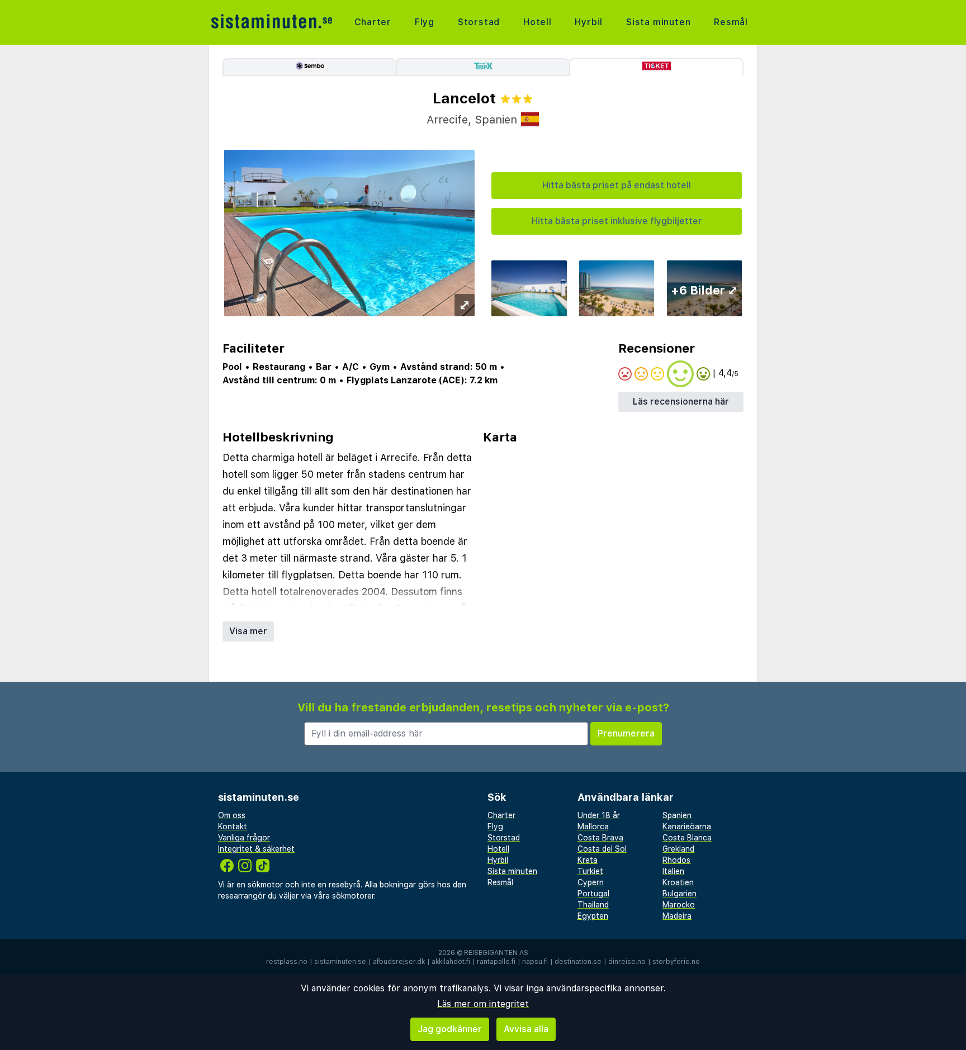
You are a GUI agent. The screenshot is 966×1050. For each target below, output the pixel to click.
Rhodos (676, 860)
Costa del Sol (602, 848)
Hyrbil (589, 22)
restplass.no (286, 962)
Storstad (479, 22)
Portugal (593, 893)
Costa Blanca (687, 837)
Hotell (537, 22)
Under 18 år (598, 815)
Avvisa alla (526, 1029)
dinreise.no (627, 962)
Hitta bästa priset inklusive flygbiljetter (617, 221)
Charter (373, 22)
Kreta (587, 860)
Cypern (590, 882)
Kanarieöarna (686, 826)
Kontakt (232, 826)
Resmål (731, 22)
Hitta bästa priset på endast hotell (616, 185)
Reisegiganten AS (496, 953)
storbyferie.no (676, 962)
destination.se (578, 962)
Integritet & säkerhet (256, 848)
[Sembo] (309, 67)
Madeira (677, 915)
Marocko (678, 904)
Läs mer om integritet (483, 1004)
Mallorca (593, 826)
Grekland (678, 848)
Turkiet (590, 871)
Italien (673, 871)
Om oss (231, 815)
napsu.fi (535, 962)
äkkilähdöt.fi (451, 962)
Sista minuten (658, 22)
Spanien (677, 815)
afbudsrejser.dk (399, 962)
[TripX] (482, 67)
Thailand (593, 904)
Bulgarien (679, 893)
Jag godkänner (450, 1029)
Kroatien (678, 882)
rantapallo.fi (496, 962)
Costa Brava (600, 837)
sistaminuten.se (340, 962)
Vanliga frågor (244, 837)
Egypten (592, 915)
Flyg (424, 22)
